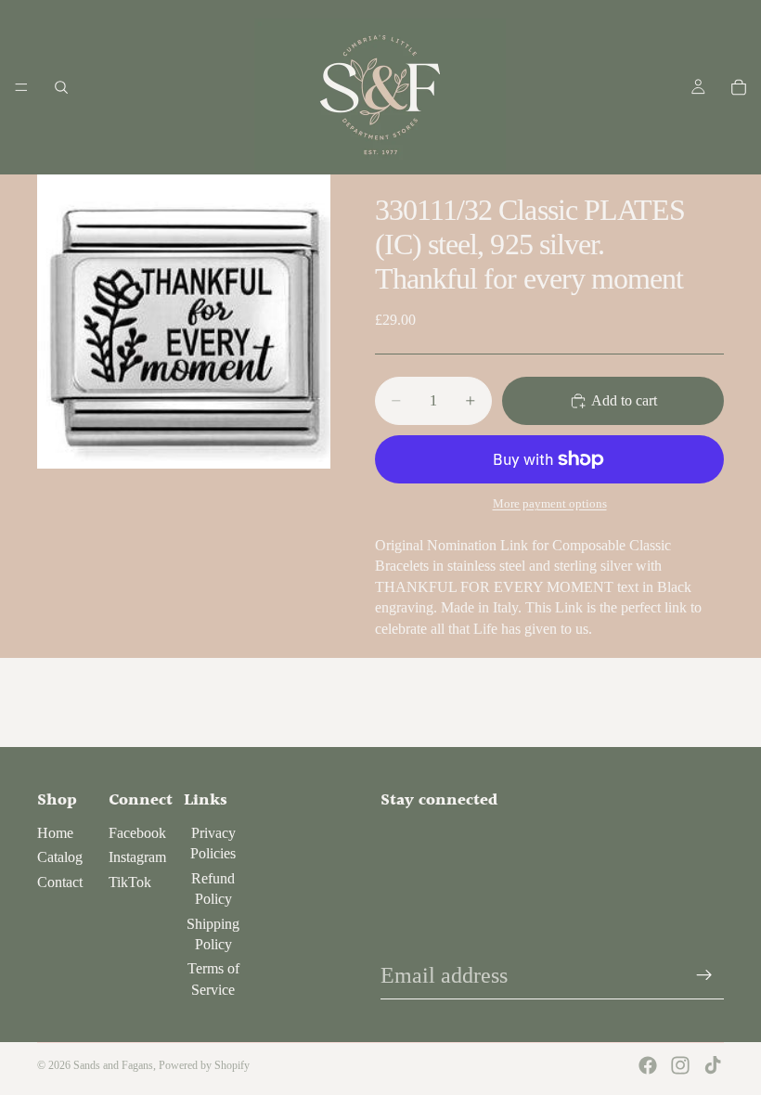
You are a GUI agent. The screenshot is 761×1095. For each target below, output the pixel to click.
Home (55, 833)
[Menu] (21, 87)
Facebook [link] (137, 833)
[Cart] (738, 87)
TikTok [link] (130, 882)
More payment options (550, 503)
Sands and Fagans (113, 1065)
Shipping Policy (213, 934)
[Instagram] (680, 1065)
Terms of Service (213, 978)
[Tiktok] (713, 1065)
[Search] (61, 87)
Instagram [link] (137, 857)
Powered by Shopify (204, 1065)
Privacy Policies (213, 843)
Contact (60, 882)
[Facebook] (648, 1065)
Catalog (60, 857)
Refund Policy (213, 888)
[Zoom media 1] (183, 321)
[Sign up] (704, 975)
